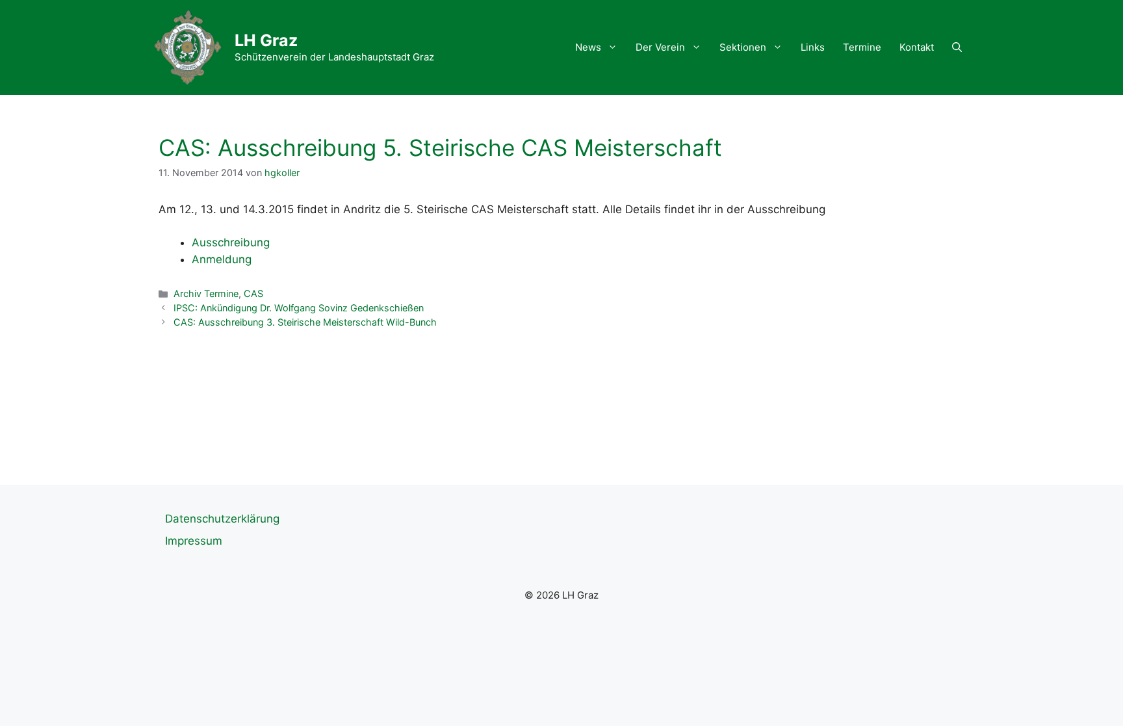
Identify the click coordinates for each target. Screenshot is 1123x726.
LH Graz (266, 40)
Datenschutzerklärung (222, 518)
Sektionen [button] (742, 47)
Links (813, 47)
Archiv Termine (206, 293)
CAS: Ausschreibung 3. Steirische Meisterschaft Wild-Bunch (305, 322)
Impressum (193, 540)
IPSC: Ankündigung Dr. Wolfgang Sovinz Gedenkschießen (299, 307)
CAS (253, 293)
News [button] (588, 47)
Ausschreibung (231, 242)
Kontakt (916, 47)
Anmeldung (222, 259)
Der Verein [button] (660, 47)
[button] (957, 47)
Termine (862, 47)
